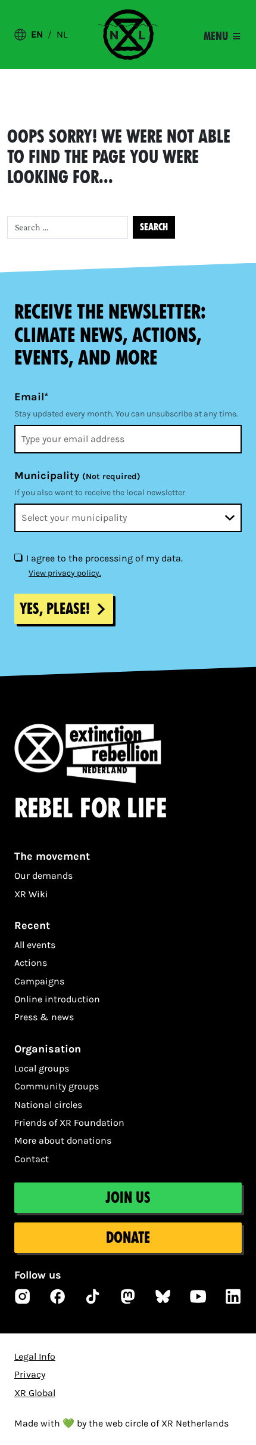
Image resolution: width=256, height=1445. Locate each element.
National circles (48, 1104)
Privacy (29, 1374)
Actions (30, 962)
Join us (128, 1197)
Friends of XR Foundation (69, 1122)
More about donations (62, 1140)
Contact (31, 1159)
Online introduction (57, 999)
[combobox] (128, 518)
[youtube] (198, 1296)
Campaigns (39, 981)
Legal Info (34, 1356)
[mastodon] (128, 1296)
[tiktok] (93, 1296)
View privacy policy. (65, 573)
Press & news (44, 1017)
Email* (31, 396)
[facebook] (57, 1296)
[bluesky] (163, 1296)
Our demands (43, 875)
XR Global (34, 1392)
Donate (128, 1237)
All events (34, 944)
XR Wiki (31, 894)
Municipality (77, 475)
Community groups (56, 1086)
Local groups (41, 1068)
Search (154, 227)
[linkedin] (233, 1296)
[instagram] (22, 1296)
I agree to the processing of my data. (104, 558)
